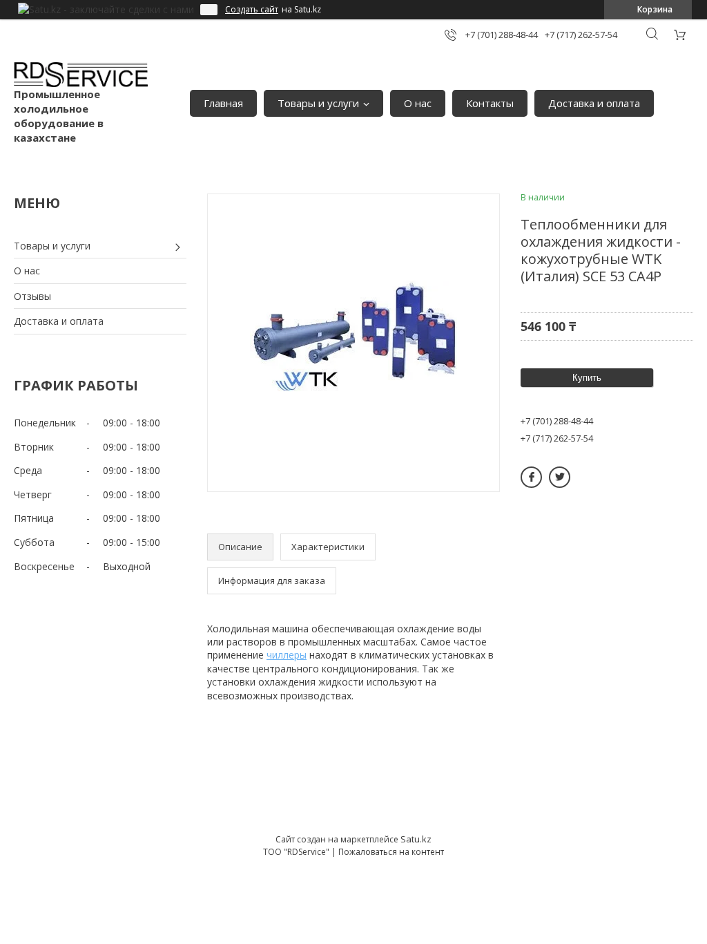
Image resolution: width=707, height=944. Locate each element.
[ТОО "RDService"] (81, 74)
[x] (559, 477)
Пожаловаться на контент (391, 852)
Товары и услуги (318, 103)
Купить (586, 377)
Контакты (490, 103)
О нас (418, 103)
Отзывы (32, 296)
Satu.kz (416, 839)
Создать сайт (251, 10)
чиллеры (287, 654)
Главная (223, 103)
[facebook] (531, 477)
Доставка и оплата (594, 103)
